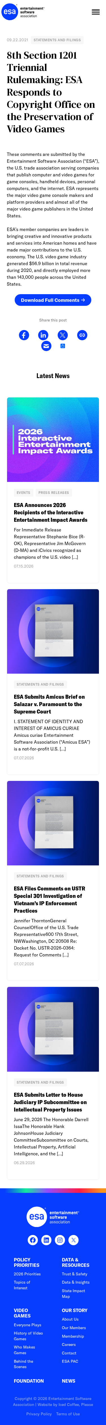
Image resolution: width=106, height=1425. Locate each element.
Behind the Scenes (23, 1364)
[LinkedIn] (43, 335)
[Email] (46, 346)
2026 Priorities (27, 1273)
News (68, 1381)
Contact (69, 1353)
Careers (69, 1344)
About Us (70, 1319)
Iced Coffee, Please (76, 1404)
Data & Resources (75, 1262)
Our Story (75, 1310)
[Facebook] (24, 335)
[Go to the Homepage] (23, 12)
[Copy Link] (82, 335)
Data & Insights (76, 1282)
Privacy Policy (39, 1413)
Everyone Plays (27, 1324)
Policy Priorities (26, 1262)
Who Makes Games (24, 1349)
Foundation (29, 1381)
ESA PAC (70, 1361)
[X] (62, 335)
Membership (73, 1336)
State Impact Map (73, 1293)
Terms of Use (68, 1413)
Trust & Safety (74, 1273)
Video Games (22, 1313)
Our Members (74, 1327)
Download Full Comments (50, 300)
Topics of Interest (22, 1285)
